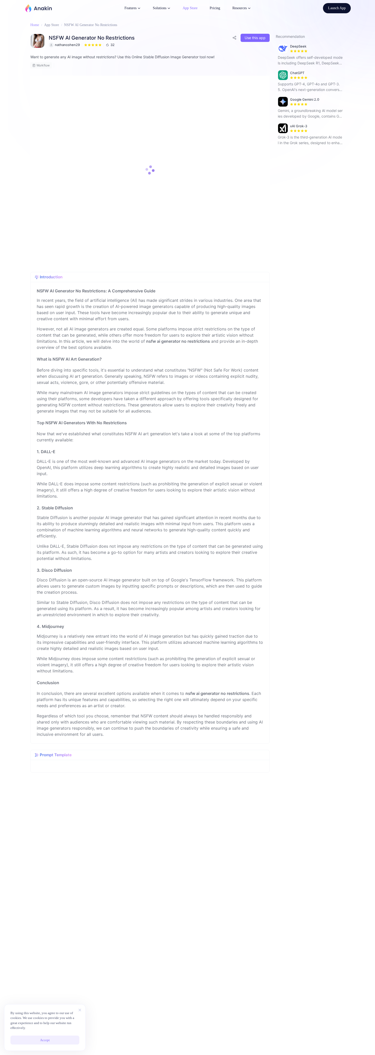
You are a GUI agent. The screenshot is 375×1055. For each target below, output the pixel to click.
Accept (45, 1040)
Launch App (337, 8)
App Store (190, 8)
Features (130, 8)
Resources (239, 8)
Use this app (255, 38)
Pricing (215, 8)
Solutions (159, 8)
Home (34, 25)
